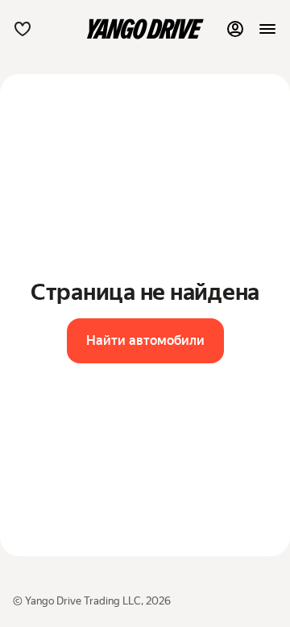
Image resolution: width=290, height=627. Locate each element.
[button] (22, 29)
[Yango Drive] (145, 29)
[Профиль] (235, 29)
